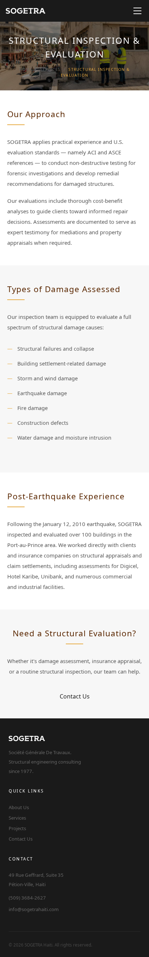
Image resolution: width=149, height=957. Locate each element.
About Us (19, 807)
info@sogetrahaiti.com (34, 909)
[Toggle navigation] (137, 11)
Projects (17, 828)
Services (50, 69)
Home (25, 69)
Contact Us (75, 696)
